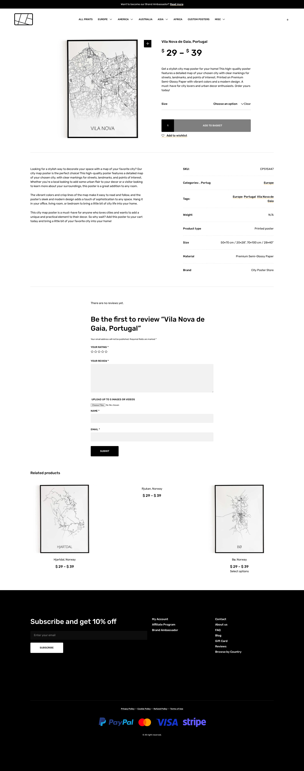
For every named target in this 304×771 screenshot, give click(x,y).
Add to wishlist (176, 135)
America (123, 19)
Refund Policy (160, 709)
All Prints (86, 19)
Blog (218, 635)
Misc (218, 19)
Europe (103, 19)
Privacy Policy (127, 709)
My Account (160, 619)
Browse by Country (228, 652)
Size (164, 104)
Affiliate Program (163, 624)
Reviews (221, 646)
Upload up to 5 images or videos (113, 399)
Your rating (100, 347)
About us (221, 624)
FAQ (218, 630)
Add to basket (212, 125)
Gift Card (221, 641)
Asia (161, 19)
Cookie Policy (144, 709)
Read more (176, 4)
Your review (100, 361)
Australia (145, 19)
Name (95, 410)
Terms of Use (176, 709)
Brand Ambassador (165, 630)
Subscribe (47, 647)
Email (95, 429)
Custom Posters (198, 19)
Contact (220, 619)
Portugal (250, 196)
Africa (178, 19)
